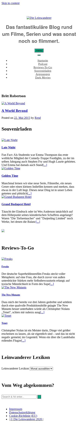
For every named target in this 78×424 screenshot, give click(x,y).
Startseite (42, 60)
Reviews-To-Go (43, 67)
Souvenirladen (42, 70)
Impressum (15, 409)
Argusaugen (43, 74)
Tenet (4, 323)
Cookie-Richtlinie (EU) (23, 415)
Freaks (5, 266)
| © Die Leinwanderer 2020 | (26, 419)
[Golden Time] (11, 168)
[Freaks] (7, 258)
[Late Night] (9, 140)
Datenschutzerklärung (22, 412)
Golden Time (10, 175)
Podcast (42, 63)
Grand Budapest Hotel (16, 204)
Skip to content (11, 3)
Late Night (8, 147)
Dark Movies (43, 77)
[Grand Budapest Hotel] (16, 196)
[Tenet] (6, 315)
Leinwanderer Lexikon (15, 368)
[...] (45, 165)
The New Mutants (11, 294)
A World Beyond (15, 111)
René (38, 117)
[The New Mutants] (14, 287)
